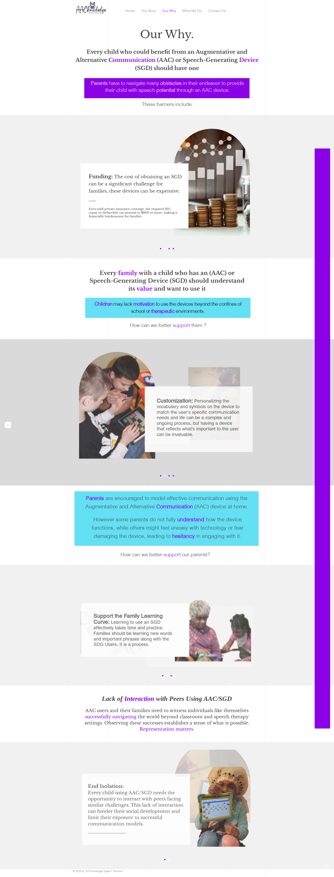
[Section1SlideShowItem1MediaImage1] (160, 248)
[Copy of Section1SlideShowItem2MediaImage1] (173, 248)
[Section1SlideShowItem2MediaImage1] (164, 248)
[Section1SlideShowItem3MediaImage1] (169, 248)
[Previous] (8, 425)
